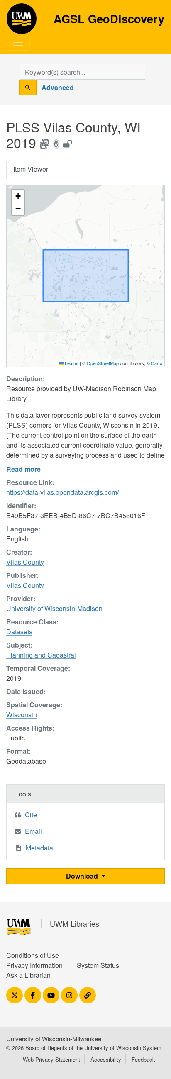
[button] (18, 196)
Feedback (143, 1059)
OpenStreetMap (103, 363)
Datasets (19, 631)
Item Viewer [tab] (30, 169)
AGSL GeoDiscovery (22, 21)
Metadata (39, 847)
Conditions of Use (32, 955)
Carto (156, 363)
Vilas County (25, 562)
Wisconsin (21, 714)
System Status (98, 965)
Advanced (58, 87)
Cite (31, 814)
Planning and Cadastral (41, 655)
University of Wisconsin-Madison (54, 608)
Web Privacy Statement (51, 1059)
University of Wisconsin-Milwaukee (53, 1038)
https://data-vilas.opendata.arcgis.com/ (62, 492)
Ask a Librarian (28, 975)
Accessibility (105, 1059)
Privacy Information (34, 965)
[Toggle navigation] (18, 42)
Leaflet (71, 363)
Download (83, 876)
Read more (23, 469)
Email (33, 831)
